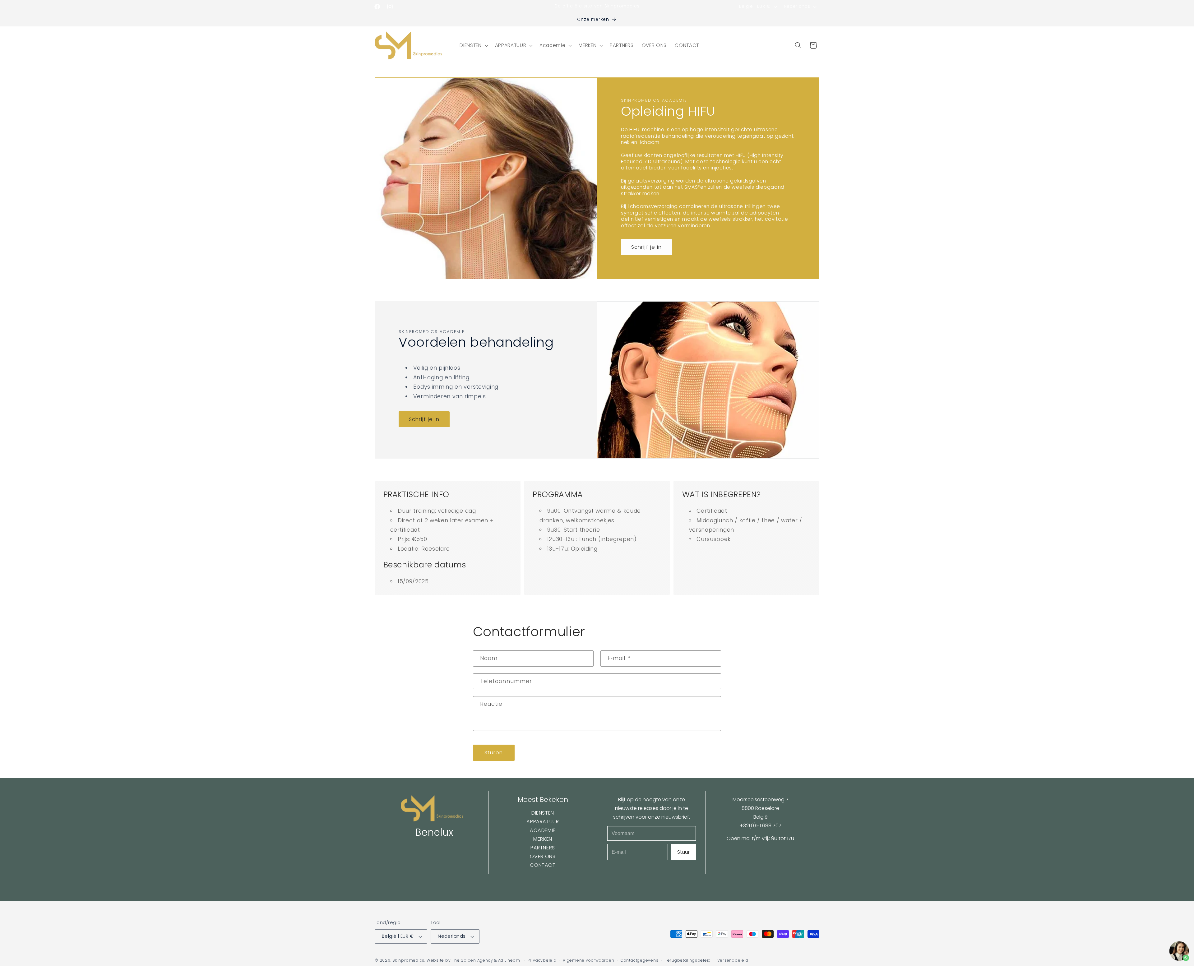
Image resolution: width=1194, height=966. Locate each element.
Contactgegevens (640, 960)
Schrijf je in (646, 247)
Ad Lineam (509, 960)
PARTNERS (542, 847)
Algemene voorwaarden (588, 960)
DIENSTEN (542, 812)
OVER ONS (542, 856)
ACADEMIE (542, 830)
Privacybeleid (542, 960)
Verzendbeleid (732, 960)
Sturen (493, 752)
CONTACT (543, 865)
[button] (473, 45)
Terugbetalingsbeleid (688, 960)
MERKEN (542, 839)
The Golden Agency (472, 960)
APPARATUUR (542, 821)
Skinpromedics (408, 960)
